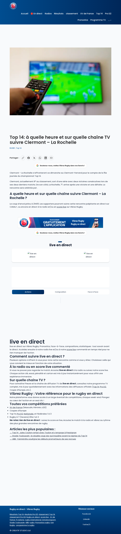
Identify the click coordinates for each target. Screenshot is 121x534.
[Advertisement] (60, 459)
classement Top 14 (47, 514)
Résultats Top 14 (17, 514)
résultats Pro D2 (31, 514)
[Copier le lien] (23, 158)
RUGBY (12, 148)
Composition (60, 292)
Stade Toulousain (17, 522)
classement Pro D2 (18, 517)
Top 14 (19, 148)
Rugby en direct (33, 517)
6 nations (20, 520)
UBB (27, 522)
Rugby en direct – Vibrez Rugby (25, 509)
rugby (32, 522)
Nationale (28, 413)
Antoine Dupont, (49, 520)
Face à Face (93, 292)
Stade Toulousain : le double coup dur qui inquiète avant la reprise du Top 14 (48, 435)
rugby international (33, 520)
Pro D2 (103, 386)
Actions (28, 292)
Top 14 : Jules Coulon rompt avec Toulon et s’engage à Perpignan (43, 432)
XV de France (16, 407)
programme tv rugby (25, 525)
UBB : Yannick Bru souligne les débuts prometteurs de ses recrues (43, 439)
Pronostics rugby (42, 522)
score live (61, 206)
